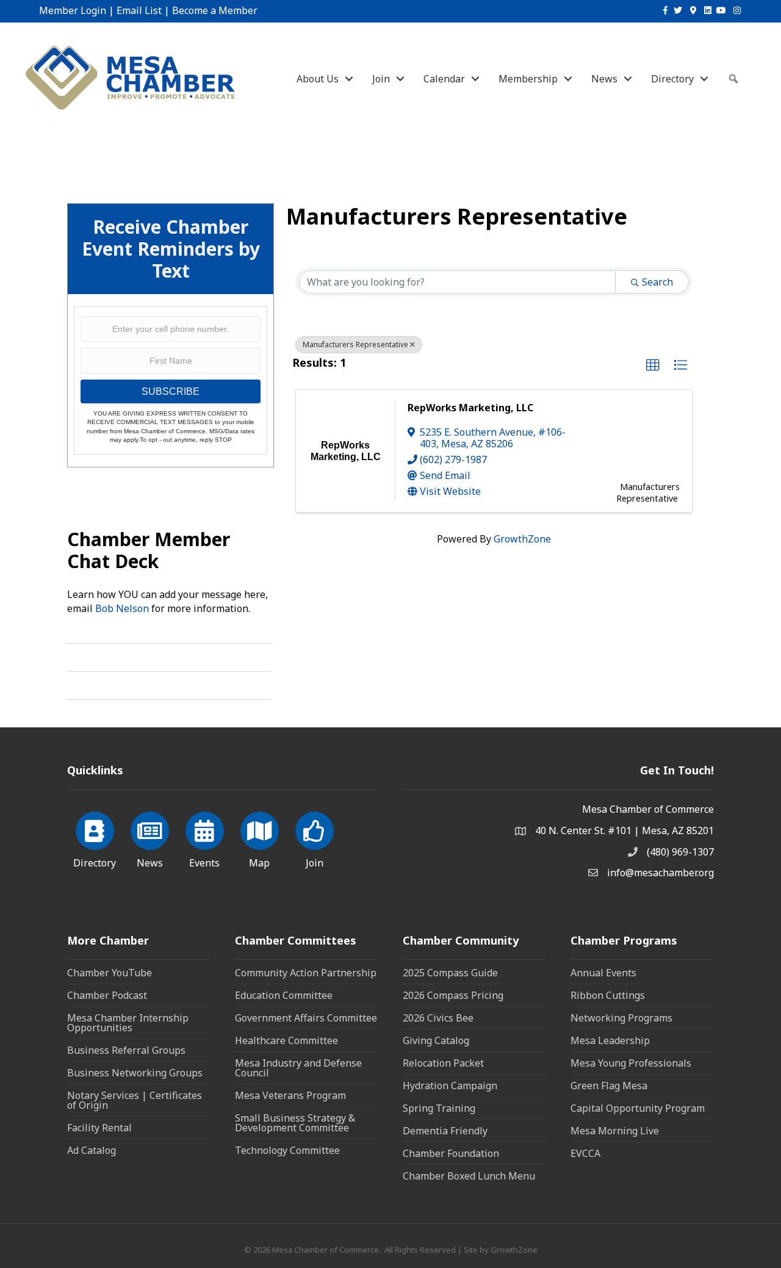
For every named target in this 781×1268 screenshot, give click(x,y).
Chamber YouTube (109, 972)
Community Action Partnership (305, 972)
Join (381, 78)
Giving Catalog (436, 1040)
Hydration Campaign (450, 1085)
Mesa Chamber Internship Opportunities (128, 1022)
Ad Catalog (91, 1150)
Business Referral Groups (126, 1050)
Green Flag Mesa (608, 1085)
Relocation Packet (443, 1063)
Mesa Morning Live (614, 1130)
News (604, 78)
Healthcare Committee (286, 1040)
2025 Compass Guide (450, 972)
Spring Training (439, 1108)
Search (657, 282)
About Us (318, 78)
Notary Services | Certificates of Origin (134, 1100)
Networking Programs (621, 1018)
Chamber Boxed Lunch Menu (469, 1176)
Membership (528, 78)
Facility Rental (99, 1127)
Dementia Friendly (445, 1130)
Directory (672, 78)
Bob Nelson (122, 608)
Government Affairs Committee (306, 1018)
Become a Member (214, 10)
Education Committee (284, 995)
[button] (653, 365)
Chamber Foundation (451, 1153)
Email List (139, 10)
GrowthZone (522, 539)
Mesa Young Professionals (630, 1063)
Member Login (72, 10)
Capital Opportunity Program (637, 1108)
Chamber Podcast (107, 995)
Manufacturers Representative (355, 344)
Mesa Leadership (610, 1040)
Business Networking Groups (135, 1072)
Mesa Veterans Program (290, 1095)
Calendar (444, 78)
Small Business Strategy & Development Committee (295, 1122)
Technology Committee (287, 1150)
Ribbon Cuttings (607, 995)
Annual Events (603, 972)
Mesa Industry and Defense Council (298, 1067)
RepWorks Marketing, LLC (470, 407)
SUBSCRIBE (171, 391)
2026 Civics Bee (438, 1018)
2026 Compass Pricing (453, 995)
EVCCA (585, 1153)
